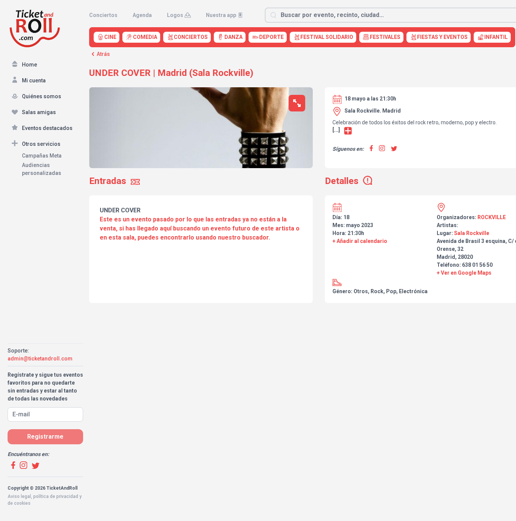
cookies (22, 503)
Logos (175, 15)
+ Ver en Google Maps (464, 273)
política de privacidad (55, 496)
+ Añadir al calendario (359, 241)
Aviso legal (19, 496)
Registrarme (45, 436)
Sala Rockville (471, 233)
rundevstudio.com (61, 510)
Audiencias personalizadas (41, 169)
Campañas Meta (42, 156)
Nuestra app (221, 15)
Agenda (142, 15)
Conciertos (103, 15)
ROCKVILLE (491, 217)
